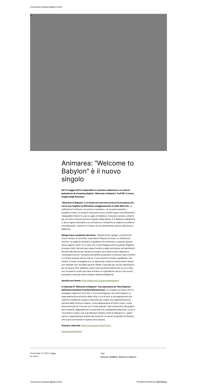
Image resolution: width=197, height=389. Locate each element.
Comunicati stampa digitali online (46, 7)
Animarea (104, 357)
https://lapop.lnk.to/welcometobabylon (100, 280)
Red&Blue (113, 357)
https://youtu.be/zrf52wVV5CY (96, 325)
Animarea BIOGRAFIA (71, 331)
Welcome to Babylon (127, 357)
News (53, 353)
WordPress (162, 382)
